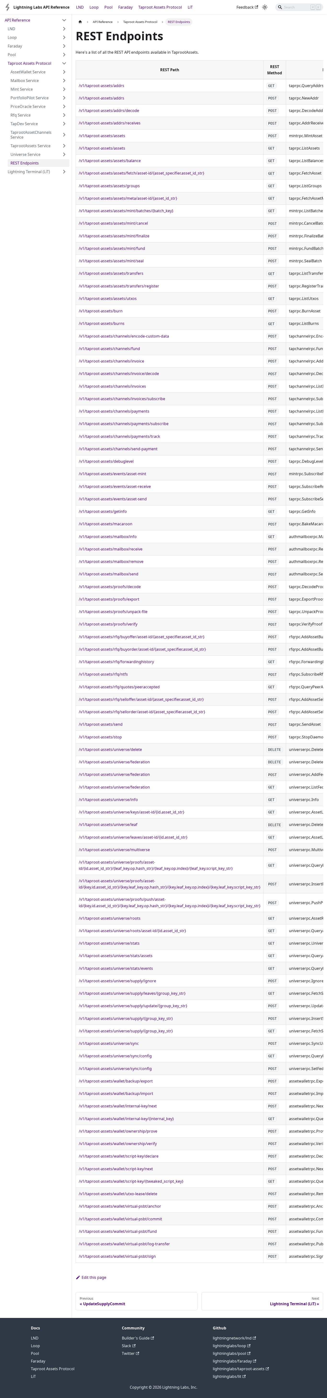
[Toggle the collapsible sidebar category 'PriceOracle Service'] (64, 106)
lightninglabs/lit (227, 1376)
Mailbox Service (25, 80)
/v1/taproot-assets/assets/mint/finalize (114, 236)
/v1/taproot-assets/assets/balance (110, 160)
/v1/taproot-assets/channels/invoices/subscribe (122, 398)
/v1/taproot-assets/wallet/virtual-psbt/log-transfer (124, 1243)
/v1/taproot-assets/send (101, 724)
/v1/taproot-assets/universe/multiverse (114, 849)
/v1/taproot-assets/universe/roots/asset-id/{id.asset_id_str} (132, 930)
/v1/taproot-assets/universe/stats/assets (115, 955)
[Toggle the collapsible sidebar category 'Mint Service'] (64, 89)
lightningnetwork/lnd (232, 1338)
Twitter (128, 1353)
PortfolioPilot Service (30, 97)
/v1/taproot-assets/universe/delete (110, 749)
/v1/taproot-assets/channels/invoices (112, 386)
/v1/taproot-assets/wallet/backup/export (116, 1081)
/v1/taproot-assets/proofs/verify (108, 624)
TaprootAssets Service (31, 145)
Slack (126, 1345)
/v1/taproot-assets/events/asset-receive (115, 486)
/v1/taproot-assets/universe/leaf (108, 824)
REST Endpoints (25, 163)
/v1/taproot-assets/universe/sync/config (115, 1056)
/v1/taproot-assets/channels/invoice (111, 361)
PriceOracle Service (28, 106)
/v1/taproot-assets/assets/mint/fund (112, 248)
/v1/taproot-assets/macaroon (105, 523)
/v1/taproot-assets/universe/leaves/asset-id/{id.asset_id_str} (133, 837)
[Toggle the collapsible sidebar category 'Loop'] (64, 37)
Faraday (125, 7)
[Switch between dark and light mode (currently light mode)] (265, 7)
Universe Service (25, 154)
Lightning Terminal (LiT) (29, 171)
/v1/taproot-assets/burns (101, 323)
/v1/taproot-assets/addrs (101, 85)
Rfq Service (21, 115)
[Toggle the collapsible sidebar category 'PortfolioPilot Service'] (64, 98)
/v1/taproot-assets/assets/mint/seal (111, 260)
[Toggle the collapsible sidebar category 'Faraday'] (64, 46)
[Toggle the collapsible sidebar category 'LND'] (64, 29)
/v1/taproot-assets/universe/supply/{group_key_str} (126, 1018)
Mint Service (22, 89)
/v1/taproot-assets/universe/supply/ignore (117, 980)
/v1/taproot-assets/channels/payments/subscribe (124, 423)
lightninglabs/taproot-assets (239, 1368)
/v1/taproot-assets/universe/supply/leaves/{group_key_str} (132, 993)
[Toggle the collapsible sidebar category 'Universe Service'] (64, 154)
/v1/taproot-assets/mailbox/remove (111, 561)
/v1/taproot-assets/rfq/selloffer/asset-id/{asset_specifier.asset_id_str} (141, 699)
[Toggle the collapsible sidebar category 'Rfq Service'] (64, 115)
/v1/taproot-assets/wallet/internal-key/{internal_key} (126, 1118)
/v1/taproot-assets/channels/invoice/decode (119, 373)
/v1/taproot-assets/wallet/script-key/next (116, 1168)
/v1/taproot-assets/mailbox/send (108, 574)
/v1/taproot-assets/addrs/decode (109, 110)
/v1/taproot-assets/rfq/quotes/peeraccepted (119, 687)
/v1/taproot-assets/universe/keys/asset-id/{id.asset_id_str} (131, 812)
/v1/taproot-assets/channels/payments (114, 411)
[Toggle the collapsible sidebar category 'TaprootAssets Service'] (64, 146)
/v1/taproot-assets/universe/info (108, 799)
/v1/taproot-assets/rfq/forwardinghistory (116, 661)
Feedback (245, 7)
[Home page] (80, 22)
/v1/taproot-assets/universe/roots (110, 918)
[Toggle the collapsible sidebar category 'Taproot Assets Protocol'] (64, 63)
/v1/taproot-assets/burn (101, 311)
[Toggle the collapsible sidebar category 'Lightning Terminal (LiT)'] (64, 171)
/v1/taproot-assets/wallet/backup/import (116, 1093)
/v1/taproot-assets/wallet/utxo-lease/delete (118, 1193)
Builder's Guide (136, 1338)
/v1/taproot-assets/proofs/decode (110, 586)
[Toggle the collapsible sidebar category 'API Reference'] (64, 20)
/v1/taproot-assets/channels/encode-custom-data (124, 336)
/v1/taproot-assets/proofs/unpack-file (113, 611)
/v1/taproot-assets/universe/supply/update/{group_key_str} (133, 1005)
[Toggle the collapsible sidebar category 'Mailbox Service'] (64, 80)
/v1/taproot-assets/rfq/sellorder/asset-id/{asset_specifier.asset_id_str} (142, 711)
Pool (108, 7)
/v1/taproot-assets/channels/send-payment (118, 448)
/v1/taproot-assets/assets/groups (109, 185)
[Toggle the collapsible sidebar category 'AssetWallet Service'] (64, 72)
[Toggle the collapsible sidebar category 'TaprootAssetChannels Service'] (64, 135)
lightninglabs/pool (229, 1353)
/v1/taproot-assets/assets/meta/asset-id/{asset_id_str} (128, 198)
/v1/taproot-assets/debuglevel (106, 461)
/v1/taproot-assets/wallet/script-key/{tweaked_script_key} (131, 1181)
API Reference (17, 20)
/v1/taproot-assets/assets (102, 135)
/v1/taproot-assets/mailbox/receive (110, 549)
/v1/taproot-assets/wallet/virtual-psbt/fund (118, 1231)
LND (80, 7)
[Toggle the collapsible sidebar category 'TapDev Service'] (64, 124)
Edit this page (94, 1277)
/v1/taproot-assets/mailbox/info (108, 536)
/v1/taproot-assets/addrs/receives (110, 123)
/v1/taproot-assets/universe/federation (114, 762)
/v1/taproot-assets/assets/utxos (108, 298)
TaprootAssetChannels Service (31, 135)
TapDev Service (24, 123)
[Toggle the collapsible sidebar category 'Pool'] (64, 54)
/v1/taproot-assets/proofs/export (109, 599)
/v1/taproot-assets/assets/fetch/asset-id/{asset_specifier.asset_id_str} (141, 173)
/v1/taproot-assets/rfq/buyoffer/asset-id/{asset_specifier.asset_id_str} (141, 636)
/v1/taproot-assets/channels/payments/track (119, 436)
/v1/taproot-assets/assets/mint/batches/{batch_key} (126, 210)
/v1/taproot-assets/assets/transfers (111, 273)
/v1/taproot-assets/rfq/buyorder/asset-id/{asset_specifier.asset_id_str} (142, 649)
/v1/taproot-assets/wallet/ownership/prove (118, 1131)
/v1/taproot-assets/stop (100, 737)
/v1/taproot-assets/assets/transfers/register (119, 286)
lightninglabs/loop (229, 1345)
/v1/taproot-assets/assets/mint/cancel (113, 223)
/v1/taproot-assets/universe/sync (109, 1043)
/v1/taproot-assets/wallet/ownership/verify (118, 1143)
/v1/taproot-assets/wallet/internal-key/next (118, 1106)
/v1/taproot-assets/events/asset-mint (112, 473)
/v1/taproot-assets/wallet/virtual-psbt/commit (120, 1219)
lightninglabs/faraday (232, 1361)
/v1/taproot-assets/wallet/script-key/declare (118, 1156)
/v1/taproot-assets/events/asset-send (113, 499)
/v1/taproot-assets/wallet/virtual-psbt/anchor (120, 1206)
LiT (190, 7)
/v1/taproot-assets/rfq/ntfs (103, 674)
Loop (94, 7)
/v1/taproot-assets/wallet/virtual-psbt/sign (117, 1256)
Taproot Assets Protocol (160, 7)
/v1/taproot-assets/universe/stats (109, 943)
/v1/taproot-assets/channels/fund (109, 348)
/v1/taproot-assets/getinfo (103, 511)
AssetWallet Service (28, 72)
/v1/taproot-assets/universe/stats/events (116, 968)
